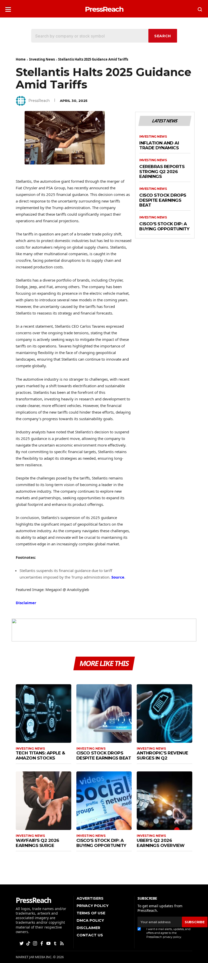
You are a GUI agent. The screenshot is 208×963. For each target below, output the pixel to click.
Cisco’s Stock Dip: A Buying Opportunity (164, 226)
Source (117, 577)
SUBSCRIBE (194, 922)
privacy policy (172, 937)
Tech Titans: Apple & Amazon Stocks (40, 755)
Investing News (42, 59)
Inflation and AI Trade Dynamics (159, 146)
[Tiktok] (28, 943)
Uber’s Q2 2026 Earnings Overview (161, 843)
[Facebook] (42, 943)
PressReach (39, 100)
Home (21, 59)
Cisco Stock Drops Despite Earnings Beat (162, 200)
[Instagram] (35, 943)
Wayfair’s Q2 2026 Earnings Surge (37, 843)
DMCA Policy (90, 920)
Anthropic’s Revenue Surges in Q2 (162, 755)
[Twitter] (22, 943)
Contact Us (90, 935)
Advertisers (90, 898)
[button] (8, 8)
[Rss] (62, 943)
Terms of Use (91, 913)
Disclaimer (26, 602)
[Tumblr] (55, 943)
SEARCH (162, 36)
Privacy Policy (93, 905)
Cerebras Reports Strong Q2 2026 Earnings (161, 171)
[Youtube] (48, 943)
